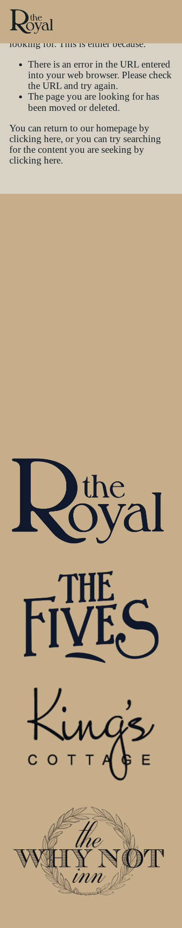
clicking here (35, 138)
